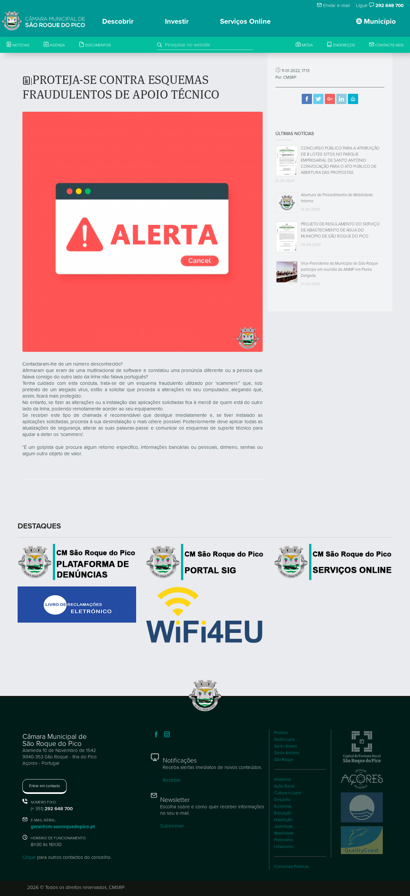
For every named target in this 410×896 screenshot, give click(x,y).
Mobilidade (284, 833)
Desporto (282, 799)
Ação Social (284, 786)
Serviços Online (245, 21)
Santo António (286, 752)
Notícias (20, 45)
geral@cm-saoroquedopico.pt (63, 826)
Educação (282, 813)
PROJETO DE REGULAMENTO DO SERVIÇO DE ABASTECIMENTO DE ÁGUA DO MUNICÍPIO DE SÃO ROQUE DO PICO (340, 230)
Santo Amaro (285, 746)
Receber (172, 780)
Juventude (283, 826)
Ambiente (282, 779)
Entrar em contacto (44, 786)
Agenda (57, 45)
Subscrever (172, 826)
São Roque (283, 759)
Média (307, 45)
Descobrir (118, 21)
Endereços (343, 45)
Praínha (281, 732)
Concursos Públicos (291, 866)
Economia (282, 806)
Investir (177, 21)
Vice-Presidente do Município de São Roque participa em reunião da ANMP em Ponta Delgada (339, 269)
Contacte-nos (389, 45)
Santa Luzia (284, 739)
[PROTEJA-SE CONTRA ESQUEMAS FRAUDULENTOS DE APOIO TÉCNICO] (142, 231)
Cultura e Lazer (287, 792)
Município (379, 21)
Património (283, 840)
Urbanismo (283, 846)
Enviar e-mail (336, 5)
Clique (29, 857)
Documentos (97, 45)
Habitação (283, 819)
